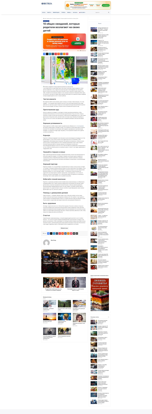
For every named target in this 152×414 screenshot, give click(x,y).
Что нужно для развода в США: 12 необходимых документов (103, 102)
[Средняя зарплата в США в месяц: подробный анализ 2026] (94, 36)
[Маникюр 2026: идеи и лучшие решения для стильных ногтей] (94, 137)
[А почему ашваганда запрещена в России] (94, 194)
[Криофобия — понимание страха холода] (49, 303)
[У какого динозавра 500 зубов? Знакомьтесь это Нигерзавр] (94, 256)
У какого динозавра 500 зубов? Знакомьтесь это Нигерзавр (103, 255)
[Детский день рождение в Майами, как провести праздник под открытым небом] (94, 124)
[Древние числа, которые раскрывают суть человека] (94, 182)
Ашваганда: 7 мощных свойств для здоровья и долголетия (103, 333)
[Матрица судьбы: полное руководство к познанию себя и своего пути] (94, 67)
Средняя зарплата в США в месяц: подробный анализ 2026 (103, 36)
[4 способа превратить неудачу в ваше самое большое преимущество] (49, 331)
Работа (49, 12)
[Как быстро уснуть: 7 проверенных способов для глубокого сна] (94, 49)
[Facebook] (44, 54)
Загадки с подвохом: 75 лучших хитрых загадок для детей (103, 222)
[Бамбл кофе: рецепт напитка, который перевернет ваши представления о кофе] (94, 90)
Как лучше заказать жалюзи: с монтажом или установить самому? (103, 261)
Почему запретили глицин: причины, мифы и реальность (103, 54)
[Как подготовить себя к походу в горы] (64, 303)
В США (43, 12)
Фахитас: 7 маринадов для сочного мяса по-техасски (102, 388)
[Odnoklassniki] (64, 54)
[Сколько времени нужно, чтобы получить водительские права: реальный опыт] (94, 241)
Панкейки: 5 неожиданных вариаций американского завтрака (103, 83)
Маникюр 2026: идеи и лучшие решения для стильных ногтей (102, 136)
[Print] (77, 233)
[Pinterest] (56, 54)
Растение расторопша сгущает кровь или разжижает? (102, 113)
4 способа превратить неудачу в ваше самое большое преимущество (49, 337)
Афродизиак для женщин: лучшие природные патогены (103, 96)
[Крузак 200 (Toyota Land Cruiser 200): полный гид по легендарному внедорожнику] (94, 210)
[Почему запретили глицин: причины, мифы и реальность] (94, 55)
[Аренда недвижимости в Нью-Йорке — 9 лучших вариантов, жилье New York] (94, 29)
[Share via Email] (74, 233)
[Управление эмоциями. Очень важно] (79, 317)
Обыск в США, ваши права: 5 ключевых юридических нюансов (102, 383)
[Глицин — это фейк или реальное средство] (94, 217)
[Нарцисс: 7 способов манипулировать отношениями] (94, 73)
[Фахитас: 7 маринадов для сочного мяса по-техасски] (94, 389)
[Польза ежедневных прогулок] (64, 331)
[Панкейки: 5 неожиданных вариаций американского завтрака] (94, 84)
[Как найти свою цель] (49, 316)
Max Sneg (53, 240)
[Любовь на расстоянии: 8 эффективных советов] (94, 267)
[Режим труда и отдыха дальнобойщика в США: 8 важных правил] (94, 402)
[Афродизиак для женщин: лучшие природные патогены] (94, 96)
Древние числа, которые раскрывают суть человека (103, 181)
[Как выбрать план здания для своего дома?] (79, 303)
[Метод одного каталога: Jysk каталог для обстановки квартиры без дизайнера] (94, 60)
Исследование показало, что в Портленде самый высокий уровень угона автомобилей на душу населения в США (103, 174)
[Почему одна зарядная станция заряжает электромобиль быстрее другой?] (94, 166)
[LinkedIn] (50, 54)
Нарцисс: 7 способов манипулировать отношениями (102, 72)
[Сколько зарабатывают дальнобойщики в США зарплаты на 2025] (94, 355)
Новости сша (65, 228)
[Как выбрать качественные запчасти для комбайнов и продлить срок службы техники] (94, 247)
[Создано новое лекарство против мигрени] (94, 199)
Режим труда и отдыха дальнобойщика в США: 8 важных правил (103, 401)
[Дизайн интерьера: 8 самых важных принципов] (94, 161)
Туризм (63, 12)
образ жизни (49, 18)
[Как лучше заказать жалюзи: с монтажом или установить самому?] (94, 261)
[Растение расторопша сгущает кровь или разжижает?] (94, 113)
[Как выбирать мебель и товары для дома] (94, 156)
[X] (47, 54)
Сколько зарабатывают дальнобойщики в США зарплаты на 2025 (103, 355)
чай (47, 118)
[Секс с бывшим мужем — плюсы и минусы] (94, 108)
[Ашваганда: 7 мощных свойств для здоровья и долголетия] (94, 333)
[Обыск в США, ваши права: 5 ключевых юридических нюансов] (94, 383)
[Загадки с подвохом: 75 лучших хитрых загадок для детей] (94, 222)
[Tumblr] (53, 54)
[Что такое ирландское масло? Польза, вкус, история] (94, 228)
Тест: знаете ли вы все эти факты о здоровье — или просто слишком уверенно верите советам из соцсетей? (103, 149)
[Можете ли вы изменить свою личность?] (94, 205)
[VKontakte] (61, 54)
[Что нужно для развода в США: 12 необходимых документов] (94, 102)
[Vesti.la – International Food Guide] (46, 3)
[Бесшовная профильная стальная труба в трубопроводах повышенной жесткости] (94, 187)
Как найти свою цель (47, 321)
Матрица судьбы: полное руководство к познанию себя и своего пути (103, 67)
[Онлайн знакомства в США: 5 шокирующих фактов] (94, 119)
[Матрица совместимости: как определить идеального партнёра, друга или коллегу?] (94, 395)
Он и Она (75, 12)
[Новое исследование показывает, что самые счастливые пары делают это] (94, 234)
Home (45, 18)
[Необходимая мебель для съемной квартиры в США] (94, 131)
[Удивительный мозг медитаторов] (64, 316)
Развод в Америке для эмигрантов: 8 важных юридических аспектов (103, 349)
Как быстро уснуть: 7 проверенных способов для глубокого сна (103, 48)
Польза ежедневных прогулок (64, 336)
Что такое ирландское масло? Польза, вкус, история (102, 227)
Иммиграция (56, 12)
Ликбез (69, 12)
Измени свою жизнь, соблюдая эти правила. (54, 262)
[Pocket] (67, 54)
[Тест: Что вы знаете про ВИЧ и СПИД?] (94, 142)
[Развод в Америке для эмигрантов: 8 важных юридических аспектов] (94, 349)
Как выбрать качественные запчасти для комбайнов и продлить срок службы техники (103, 248)
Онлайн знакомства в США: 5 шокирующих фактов (102, 118)
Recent (99, 23)
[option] (64, 261)
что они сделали (80, 126)
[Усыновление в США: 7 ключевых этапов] (94, 79)
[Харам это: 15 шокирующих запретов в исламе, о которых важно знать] (94, 42)
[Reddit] (58, 54)
